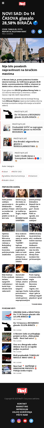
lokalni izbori (8, 180)
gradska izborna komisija (13, 176)
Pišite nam (22, 414)
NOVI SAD (16, 171)
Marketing (22, 406)
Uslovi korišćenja (22, 412)
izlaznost (32, 176)
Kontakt (22, 403)
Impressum (22, 409)
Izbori (5, 171)
